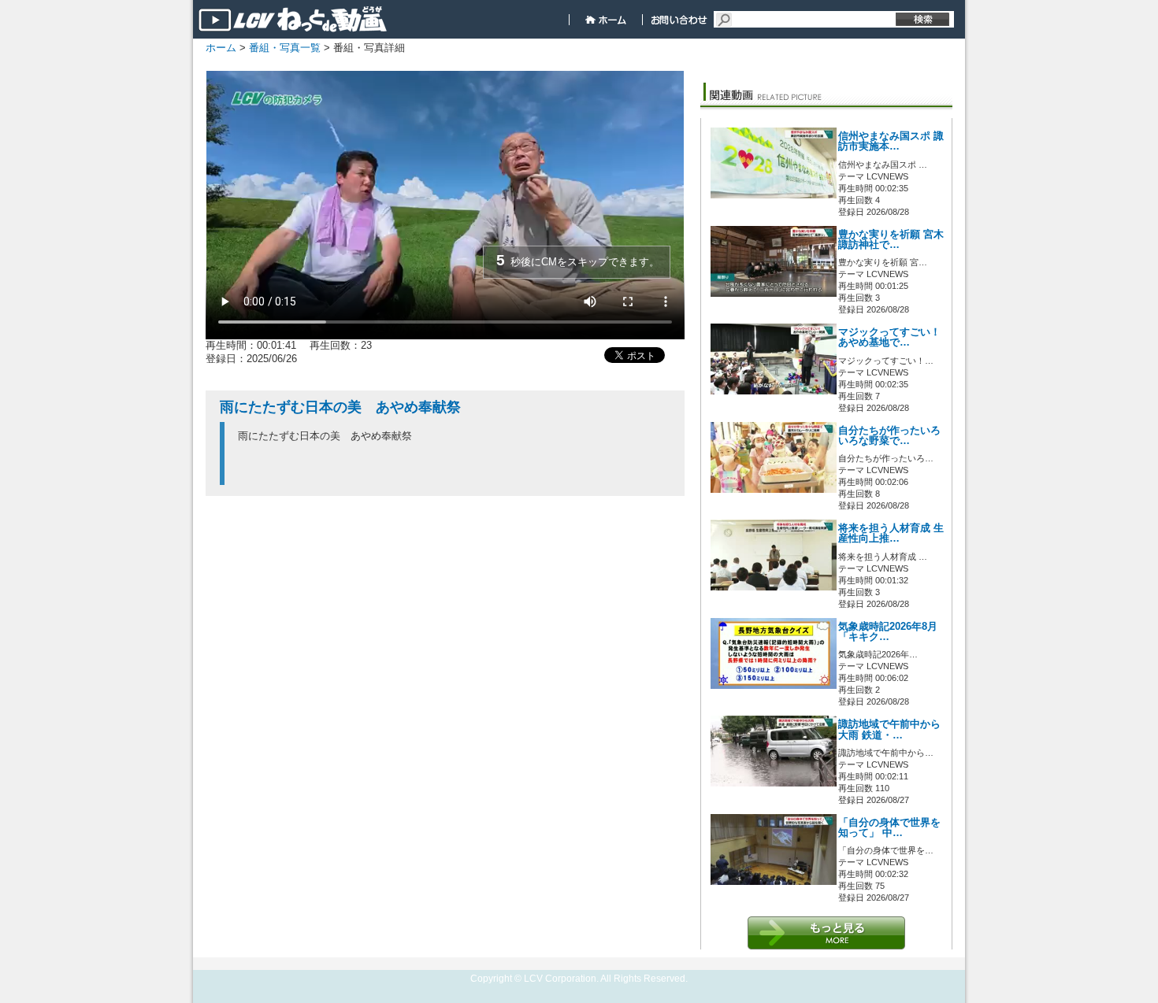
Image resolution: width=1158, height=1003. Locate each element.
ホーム (221, 48)
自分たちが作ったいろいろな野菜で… (889, 435)
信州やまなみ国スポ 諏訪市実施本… (891, 141)
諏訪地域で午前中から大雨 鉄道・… (889, 729)
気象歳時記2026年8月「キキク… (887, 631)
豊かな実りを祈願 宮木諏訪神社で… (891, 239)
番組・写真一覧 (285, 48)
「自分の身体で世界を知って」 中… (889, 827)
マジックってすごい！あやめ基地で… (889, 337)
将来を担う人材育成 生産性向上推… (891, 533)
